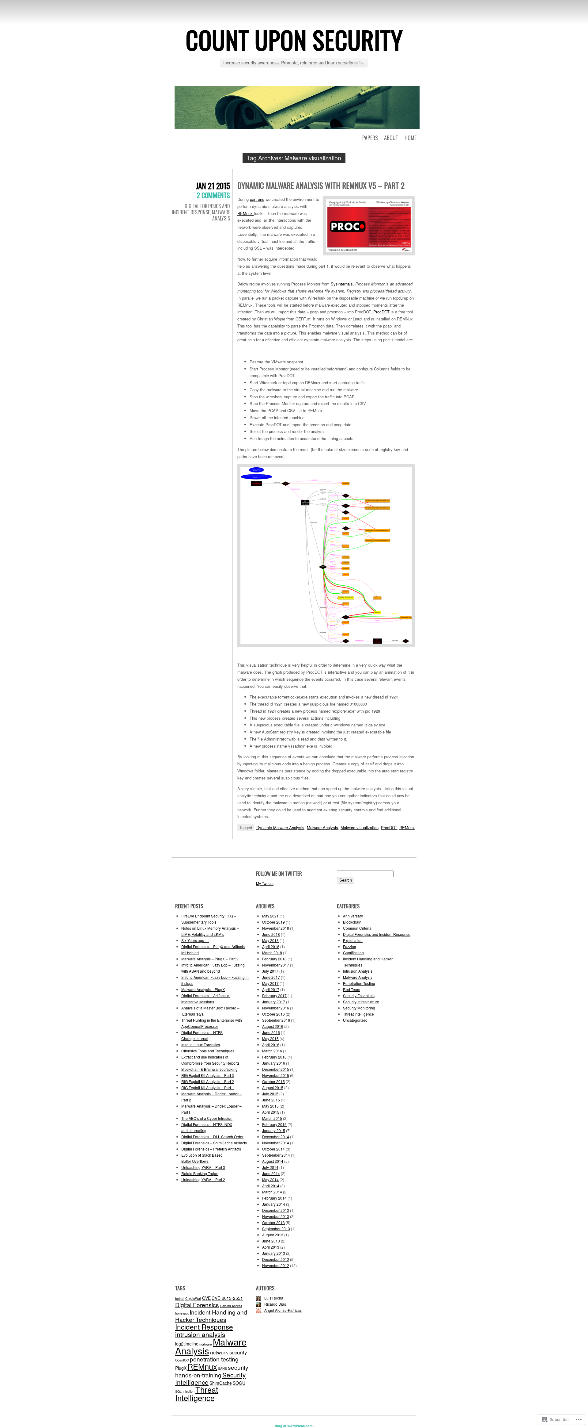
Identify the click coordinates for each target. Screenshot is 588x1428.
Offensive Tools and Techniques (207, 1050)
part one (257, 199)
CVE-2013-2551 (227, 1298)
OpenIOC (182, 1360)
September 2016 (276, 1020)
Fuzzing (349, 946)
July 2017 (270, 971)
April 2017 (270, 989)
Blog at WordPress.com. (294, 1425)
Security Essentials (359, 995)
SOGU (239, 1383)
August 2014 (272, 1161)
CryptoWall (193, 1298)
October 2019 (273, 922)
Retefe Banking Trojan (199, 1173)
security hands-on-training (211, 1371)
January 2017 (273, 1001)
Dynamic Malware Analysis (280, 827)
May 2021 (270, 915)
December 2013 (275, 1210)
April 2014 (270, 1185)
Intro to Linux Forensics (200, 1044)
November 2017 (275, 964)
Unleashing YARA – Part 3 (203, 1167)
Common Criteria (357, 928)
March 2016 (272, 1050)
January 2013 (273, 1253)
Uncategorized (355, 1020)
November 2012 (275, 1265)
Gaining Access (231, 1306)
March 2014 (272, 1191)
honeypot (182, 1313)
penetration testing (214, 1359)
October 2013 (273, 1222)
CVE (206, 1298)
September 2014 (276, 1155)
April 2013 (270, 1247)
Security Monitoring (359, 1007)
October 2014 (273, 1148)
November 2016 (275, 1007)
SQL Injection (184, 1391)
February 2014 (274, 1197)
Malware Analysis (221, 215)
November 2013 (275, 1216)
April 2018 (270, 946)
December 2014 (275, 1136)
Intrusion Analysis (357, 971)
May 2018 (270, 940)
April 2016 (270, 1044)
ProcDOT (382, 312)
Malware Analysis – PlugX (203, 989)
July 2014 (270, 1167)
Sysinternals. (342, 284)
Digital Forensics (197, 1304)
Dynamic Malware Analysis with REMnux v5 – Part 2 (321, 185)
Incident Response (204, 1326)
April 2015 (270, 1112)
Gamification (353, 952)
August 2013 (272, 1234)
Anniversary (353, 915)
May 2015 (270, 1105)
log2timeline (186, 1344)
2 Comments (213, 195)
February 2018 (274, 958)
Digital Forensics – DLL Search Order (212, 1136)
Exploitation (353, 940)
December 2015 (275, 1069)
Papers (370, 138)
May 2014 (270, 1179)
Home (411, 138)
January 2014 (273, 1204)
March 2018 (272, 952)
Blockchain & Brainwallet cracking (209, 1069)
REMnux (245, 213)
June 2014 (271, 1173)
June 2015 (271, 1099)
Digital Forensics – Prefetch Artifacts (211, 1148)
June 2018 (271, 934)
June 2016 (271, 1032)
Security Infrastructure (361, 1001)
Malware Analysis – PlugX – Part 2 (210, 958)
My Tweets (264, 883)
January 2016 (273, 1063)
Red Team (351, 989)
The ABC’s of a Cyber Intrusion (206, 1118)
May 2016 (270, 1038)
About (391, 138)
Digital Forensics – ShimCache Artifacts (214, 1142)
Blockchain (352, 922)
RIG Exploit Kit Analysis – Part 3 (207, 1075)
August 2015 (272, 1087)
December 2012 (275, 1259)
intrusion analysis (200, 1334)
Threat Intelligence (358, 1013)
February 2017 (274, 995)
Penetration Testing (359, 983)
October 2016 (273, 1013)
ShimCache (220, 1383)
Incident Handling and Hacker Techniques (211, 1315)
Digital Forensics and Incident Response (201, 209)
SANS (222, 1368)
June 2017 (271, 977)
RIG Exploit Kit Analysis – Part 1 (207, 1087)
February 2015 (274, 1124)
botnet (179, 1298)
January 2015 (273, 1130)
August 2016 (272, 1026)
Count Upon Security (294, 39)
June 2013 (271, 1240)
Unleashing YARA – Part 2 (203, 1179)
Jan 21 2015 (213, 185)
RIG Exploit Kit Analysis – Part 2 (207, 1081)
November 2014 (275, 1142)
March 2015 (272, 1118)
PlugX (181, 1368)
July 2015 (270, 1093)
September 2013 (276, 1228)
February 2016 (274, 1056)
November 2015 (275, 1075)
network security (228, 1352)
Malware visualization (360, 827)
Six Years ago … (195, 940)
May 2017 (270, 983)
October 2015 (273, 1081)
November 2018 (275, 928)
